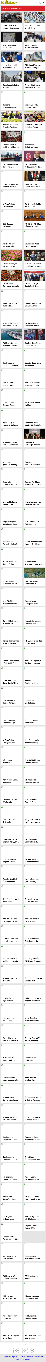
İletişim (13, 1357)
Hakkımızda (6, 1357)
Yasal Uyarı (26, 1359)
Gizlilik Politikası (21, 1357)
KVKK (35, 1357)
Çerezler (30, 1357)
